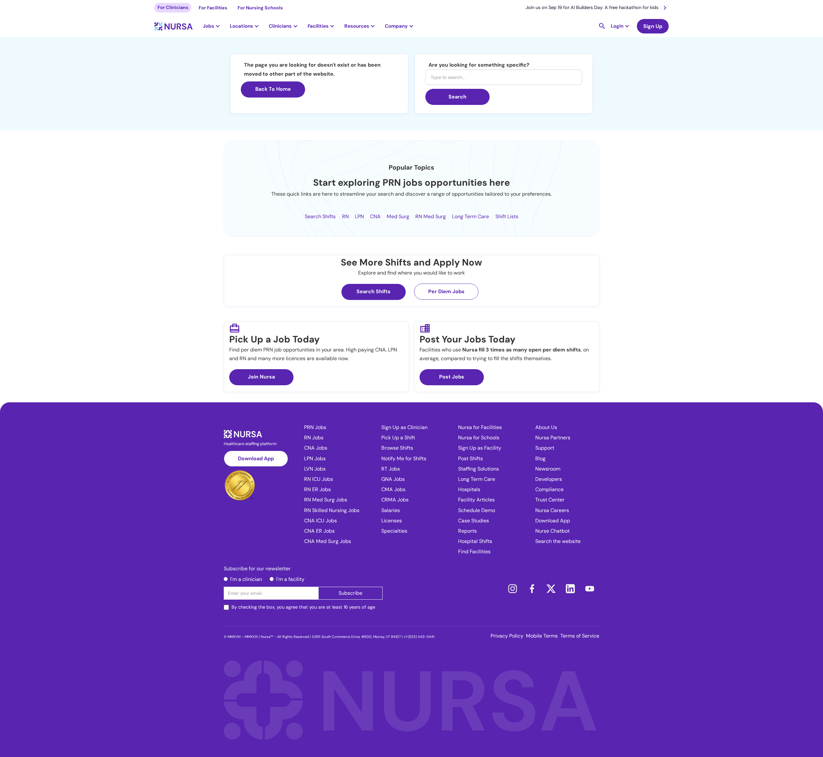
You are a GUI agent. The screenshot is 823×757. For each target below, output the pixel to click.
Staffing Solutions (478, 468)
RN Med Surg (430, 216)
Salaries (390, 510)
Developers (548, 479)
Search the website (558, 541)
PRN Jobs (315, 427)
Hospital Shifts (475, 541)
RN (345, 216)
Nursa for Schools (478, 437)
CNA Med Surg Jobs (327, 541)
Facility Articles (476, 499)
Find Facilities (474, 551)
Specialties (394, 531)
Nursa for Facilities (480, 427)
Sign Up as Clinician (404, 427)
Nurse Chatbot (552, 531)
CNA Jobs (315, 447)
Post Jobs (451, 376)
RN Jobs (313, 437)
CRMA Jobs (395, 499)
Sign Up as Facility (479, 447)
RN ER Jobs (317, 489)
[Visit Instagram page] (512, 588)
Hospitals (469, 489)
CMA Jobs (393, 489)
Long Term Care (470, 216)
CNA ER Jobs (319, 531)
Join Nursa (261, 376)
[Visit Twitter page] (551, 588)
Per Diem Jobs (446, 291)
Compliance (549, 489)
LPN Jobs (315, 458)
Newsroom (547, 468)
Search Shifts (320, 216)
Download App (256, 458)
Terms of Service (579, 635)
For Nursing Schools (260, 8)
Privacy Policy (507, 635)
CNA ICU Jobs (320, 520)
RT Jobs (390, 468)
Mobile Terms (542, 635)
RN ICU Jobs (318, 479)
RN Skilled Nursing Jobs (331, 510)
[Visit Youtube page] (589, 588)
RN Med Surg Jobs (325, 499)
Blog (540, 458)
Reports (467, 531)
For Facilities (213, 8)
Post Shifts (470, 458)
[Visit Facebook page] (531, 588)
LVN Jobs (315, 468)
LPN (359, 216)
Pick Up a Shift (398, 437)
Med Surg (398, 216)
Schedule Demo (476, 510)
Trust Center (550, 499)
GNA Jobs (393, 479)
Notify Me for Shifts (403, 458)
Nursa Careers (552, 510)
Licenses (391, 520)
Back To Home (273, 89)
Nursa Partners (552, 437)
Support (544, 447)
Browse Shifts (397, 447)
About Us (546, 427)
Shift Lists (506, 216)
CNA (375, 216)
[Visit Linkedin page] (570, 588)
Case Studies (473, 520)
